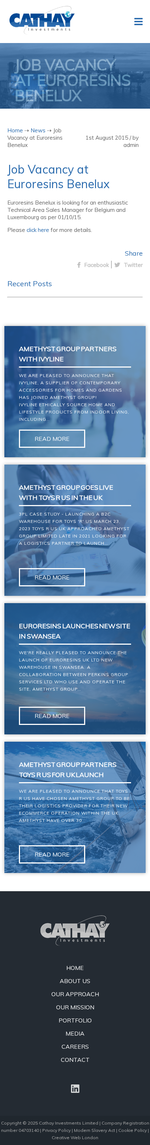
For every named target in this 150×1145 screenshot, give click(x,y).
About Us (75, 981)
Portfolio (75, 1020)
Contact (75, 1059)
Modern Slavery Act (94, 1130)
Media (75, 1033)
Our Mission (75, 1007)
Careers (75, 1046)
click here (38, 229)
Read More (52, 438)
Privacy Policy (56, 1130)
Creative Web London (75, 1137)
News (38, 130)
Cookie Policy (132, 1130)
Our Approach (75, 994)
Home (15, 130)
